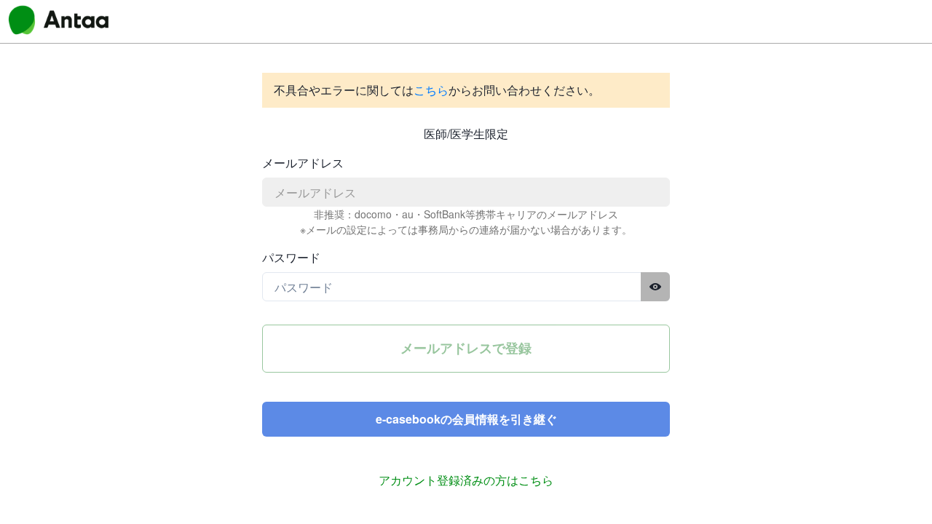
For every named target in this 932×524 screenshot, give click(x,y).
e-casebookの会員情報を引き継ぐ (466, 418)
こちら (431, 90)
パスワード (291, 257)
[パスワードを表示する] (655, 286)
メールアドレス (303, 162)
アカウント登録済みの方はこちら (466, 480)
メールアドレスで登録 (466, 347)
